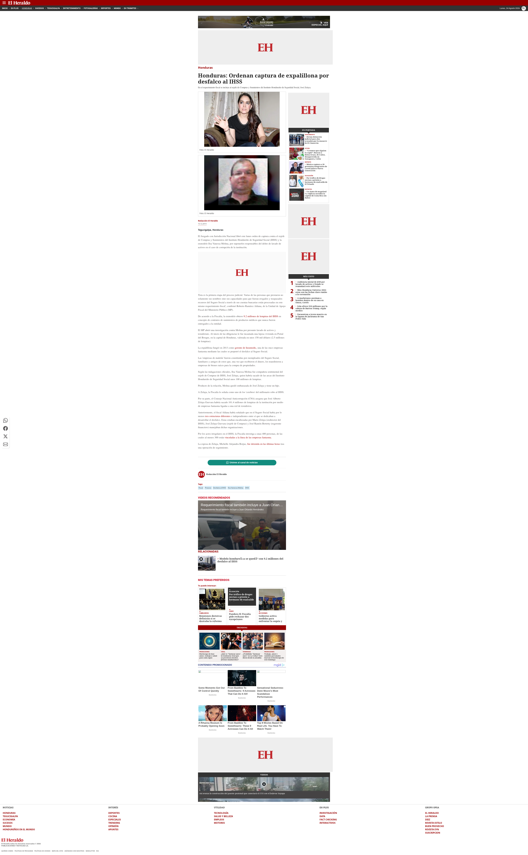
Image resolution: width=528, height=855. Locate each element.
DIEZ (427, 819)
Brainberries (212, 695)
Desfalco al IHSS (219, 488)
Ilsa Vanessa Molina (235, 488)
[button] (5, 420)
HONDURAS (9, 812)
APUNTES (113, 829)
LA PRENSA (431, 816)
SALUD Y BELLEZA (223, 816)
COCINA (112, 816)
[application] (242, 525)
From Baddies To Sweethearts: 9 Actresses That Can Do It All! (241, 691)
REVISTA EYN (432, 829)
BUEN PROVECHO (434, 826)
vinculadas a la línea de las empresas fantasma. (248, 437)
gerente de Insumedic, (246, 347)
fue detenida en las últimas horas (263, 443)
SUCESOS (8, 822)
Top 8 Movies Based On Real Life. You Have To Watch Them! (270, 726)
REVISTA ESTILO (433, 822)
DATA (322, 816)
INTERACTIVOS (328, 822)
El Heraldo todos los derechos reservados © (21, 844)
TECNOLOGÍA (221, 812)
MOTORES (219, 822)
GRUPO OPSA (432, 807)
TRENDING (114, 822)
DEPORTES (114, 812)
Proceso (208, 488)
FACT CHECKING (328, 819)
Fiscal (201, 488)
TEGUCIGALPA (10, 816)
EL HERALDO (432, 812)
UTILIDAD (219, 807)
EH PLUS (324, 807)
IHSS (247, 488)
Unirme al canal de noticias (244, 463)
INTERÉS (113, 807)
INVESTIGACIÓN (328, 812)
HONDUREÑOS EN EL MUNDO (19, 829)
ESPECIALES (114, 819)
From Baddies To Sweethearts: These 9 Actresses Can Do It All (240, 726)
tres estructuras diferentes (217, 416)
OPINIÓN (113, 826)
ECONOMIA (9, 819)
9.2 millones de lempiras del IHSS (261, 316)
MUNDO (7, 826)
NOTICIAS (8, 807)
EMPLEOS (219, 819)
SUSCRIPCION (432, 832)
